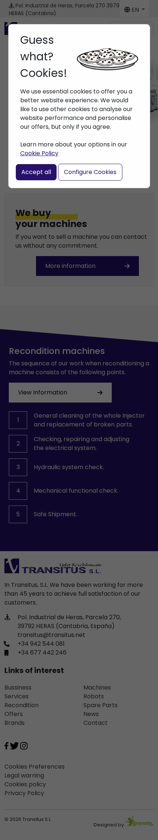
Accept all (36, 172)
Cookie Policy (39, 153)
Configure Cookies (90, 172)
